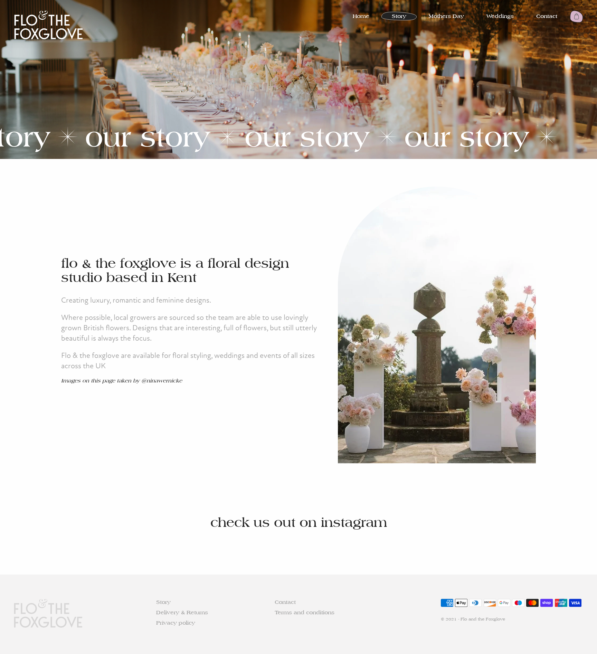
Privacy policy (175, 622)
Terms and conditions (304, 612)
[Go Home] (48, 25)
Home (361, 16)
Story (399, 16)
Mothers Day (446, 16)
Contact (546, 16)
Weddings (500, 16)
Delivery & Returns (182, 612)
